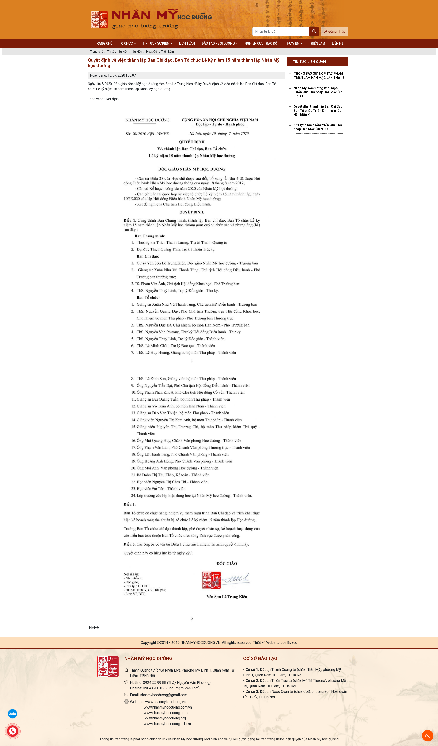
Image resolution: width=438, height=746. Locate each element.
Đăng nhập (336, 31)
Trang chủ (96, 51)
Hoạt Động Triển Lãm (160, 51)
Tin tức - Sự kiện (117, 51)
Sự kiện (137, 51)
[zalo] (12, 713)
